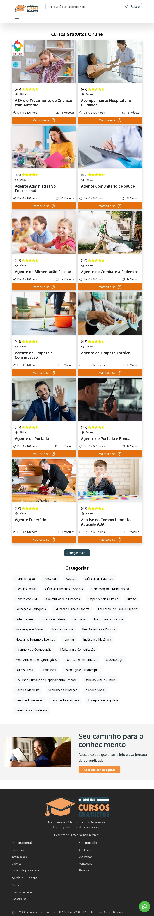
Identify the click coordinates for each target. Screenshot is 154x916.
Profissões (49, 670)
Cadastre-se (19, 898)
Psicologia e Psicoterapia (81, 670)
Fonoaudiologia (62, 629)
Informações (19, 856)
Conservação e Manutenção (110, 589)
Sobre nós (18, 850)
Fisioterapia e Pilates (30, 629)
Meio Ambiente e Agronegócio (36, 660)
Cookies (16, 863)
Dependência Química (103, 599)
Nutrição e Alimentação (81, 660)
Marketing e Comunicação (77, 649)
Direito (131, 599)
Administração (25, 579)
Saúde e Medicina (27, 690)
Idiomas (69, 639)
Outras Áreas (24, 670)
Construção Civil (27, 599)
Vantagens (85, 863)
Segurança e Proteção (63, 690)
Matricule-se (40, 120)
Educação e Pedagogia (31, 609)
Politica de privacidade (25, 870)
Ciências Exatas (26, 589)
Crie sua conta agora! (99, 770)
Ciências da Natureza (99, 579)
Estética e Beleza (53, 619)
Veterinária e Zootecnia (31, 710)
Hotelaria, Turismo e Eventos (35, 639)
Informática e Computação (34, 649)
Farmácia (79, 619)
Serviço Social (95, 690)
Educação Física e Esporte (71, 609)
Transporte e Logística (103, 700)
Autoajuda (50, 579)
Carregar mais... (77, 553)
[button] (17, 18)
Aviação (71, 579)
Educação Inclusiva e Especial (118, 609)
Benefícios (85, 870)
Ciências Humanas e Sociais (64, 589)
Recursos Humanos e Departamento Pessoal (46, 680)
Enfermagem (24, 619)
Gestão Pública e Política (98, 629)
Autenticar (85, 856)
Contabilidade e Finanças (63, 599)
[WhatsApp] (144, 907)
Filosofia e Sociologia (108, 619)
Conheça (84, 850)
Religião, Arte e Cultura (100, 680)
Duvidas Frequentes (23, 892)
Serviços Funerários (29, 700)
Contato (17, 885)
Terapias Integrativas (65, 700)
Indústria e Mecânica (97, 639)
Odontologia (114, 660)
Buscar (135, 6)
